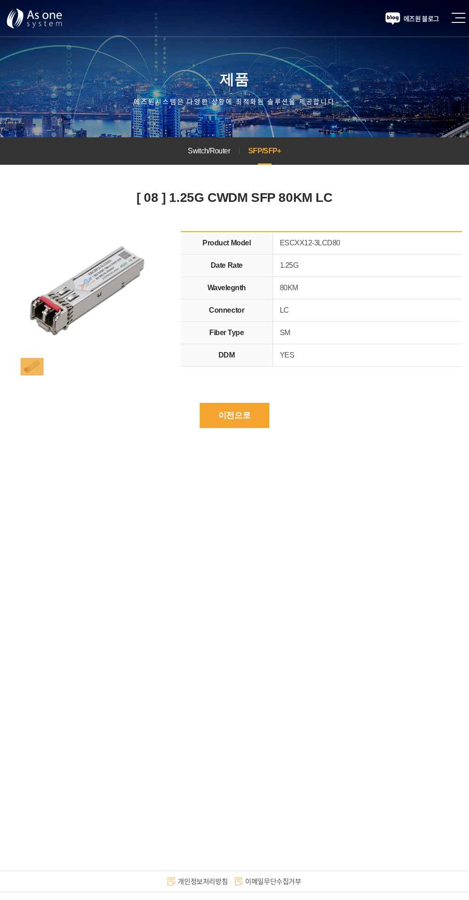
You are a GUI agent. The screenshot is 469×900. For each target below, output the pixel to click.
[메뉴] (462, 16)
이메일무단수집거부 (273, 881)
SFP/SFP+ (264, 151)
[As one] (34, 18)
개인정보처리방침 (203, 881)
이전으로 (234, 415)
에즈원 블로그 (421, 18)
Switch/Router (209, 151)
